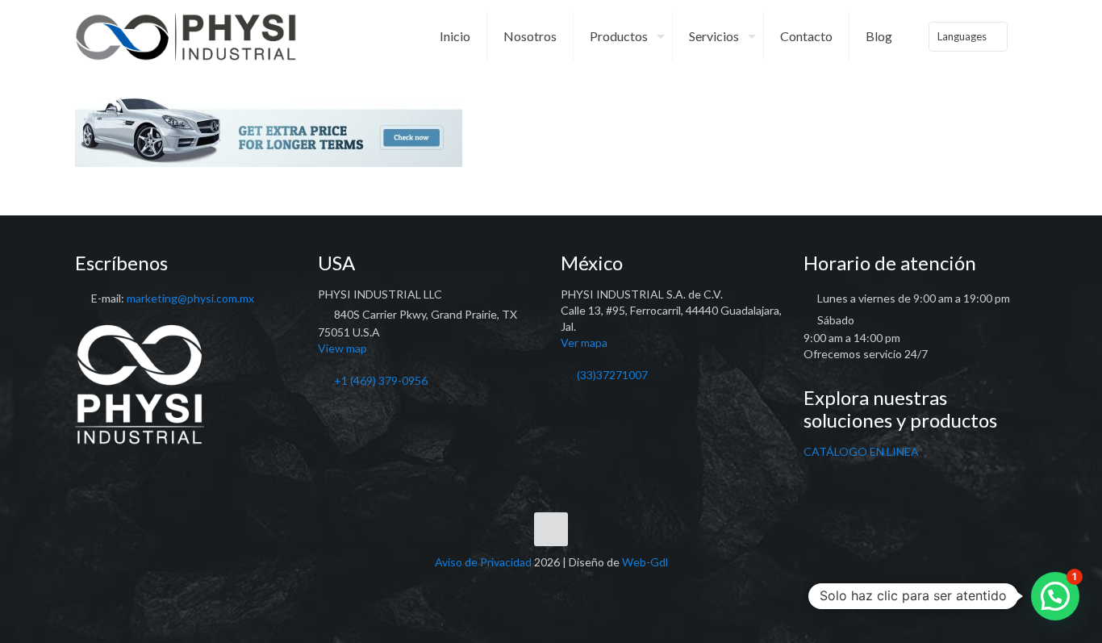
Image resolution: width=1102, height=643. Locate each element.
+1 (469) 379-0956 (381, 380)
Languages (962, 36)
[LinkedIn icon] (551, 585)
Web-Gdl (645, 562)
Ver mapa (584, 342)
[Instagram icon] (568, 585)
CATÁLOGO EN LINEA (861, 451)
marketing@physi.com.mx (190, 298)
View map (342, 348)
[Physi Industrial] (186, 36)
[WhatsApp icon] (517, 585)
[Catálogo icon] (585, 585)
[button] (1055, 596)
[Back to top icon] (551, 529)
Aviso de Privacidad (483, 562)
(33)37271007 (612, 375)
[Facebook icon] (534, 585)
